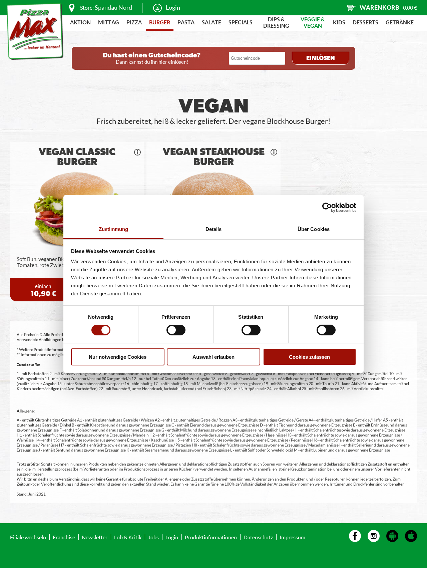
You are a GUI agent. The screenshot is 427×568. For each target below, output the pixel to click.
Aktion (80, 22)
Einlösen (320, 58)
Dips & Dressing (276, 22)
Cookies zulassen (309, 357)
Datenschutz (258, 537)
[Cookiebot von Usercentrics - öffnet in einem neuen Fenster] (327, 207)
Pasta (185, 22)
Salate (211, 22)
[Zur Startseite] (35, 31)
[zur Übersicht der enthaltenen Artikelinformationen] (137, 152)
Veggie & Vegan (313, 22)
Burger (159, 22)
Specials (241, 22)
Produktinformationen (211, 537)
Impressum (292, 537)
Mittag (108, 22)
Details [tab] (213, 229)
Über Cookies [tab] (314, 229)
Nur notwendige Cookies (117, 357)
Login (173, 7)
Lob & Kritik (127, 537)
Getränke (400, 22)
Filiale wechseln (28, 537)
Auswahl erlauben (213, 357)
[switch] (175, 330)
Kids (339, 22)
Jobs (153, 537)
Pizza (134, 22)
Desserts (365, 22)
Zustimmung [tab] (113, 229)
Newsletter (94, 537)
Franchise (64, 537)
